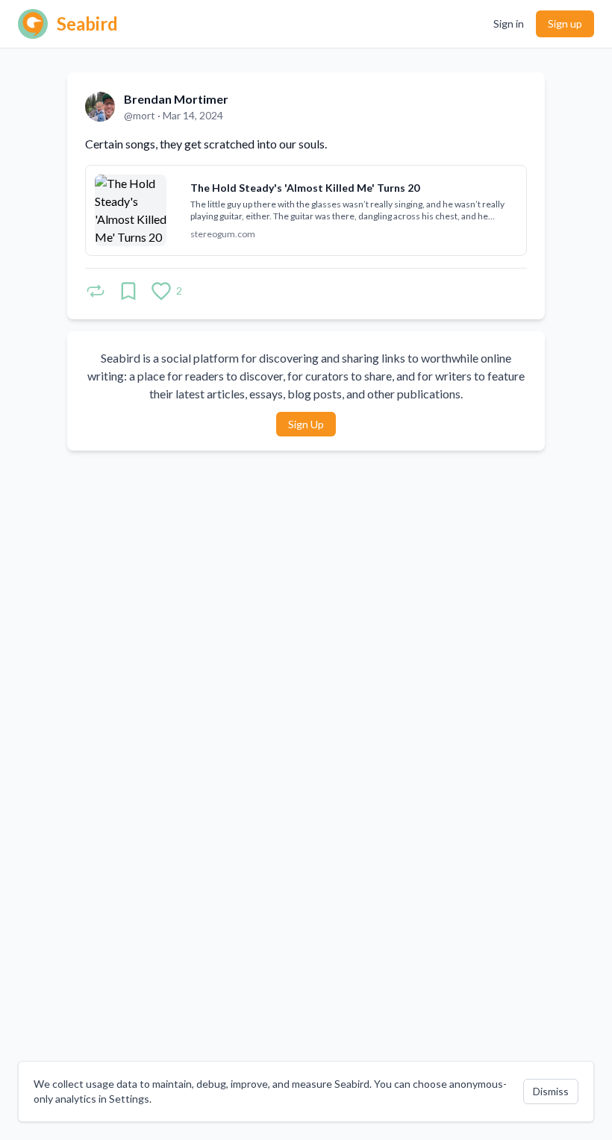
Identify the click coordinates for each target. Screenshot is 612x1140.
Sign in (508, 23)
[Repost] (95, 291)
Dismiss (551, 1091)
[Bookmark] (128, 291)
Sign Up (306, 424)
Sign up (565, 23)
